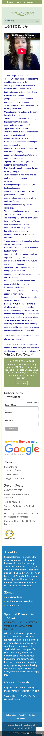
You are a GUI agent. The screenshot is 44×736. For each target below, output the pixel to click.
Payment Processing (9, 538)
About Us (22, 715)
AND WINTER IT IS (13, 490)
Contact (32, 715)
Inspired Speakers (15, 470)
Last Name (9, 420)
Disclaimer (21, 718)
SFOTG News (12, 474)
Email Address (11, 405)
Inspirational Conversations (19, 601)
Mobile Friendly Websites (20, 725)
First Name (9, 413)
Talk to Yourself (12, 501)
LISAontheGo (12, 605)
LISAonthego (10, 466)
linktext (35, 690)
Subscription (11, 715)
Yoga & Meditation (15, 478)
